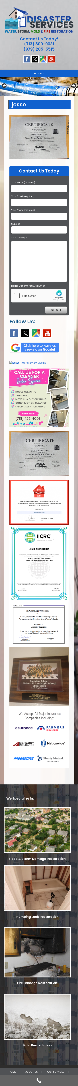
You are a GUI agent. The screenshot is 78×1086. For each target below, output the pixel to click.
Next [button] (73, 86)
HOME (12, 1072)
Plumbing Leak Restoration (37, 917)
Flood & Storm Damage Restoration (37, 859)
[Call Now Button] (39, 1080)
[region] (39, 86)
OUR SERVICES (55, 1072)
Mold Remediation (37, 1045)
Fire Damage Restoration (37, 983)
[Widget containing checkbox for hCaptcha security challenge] (38, 295)
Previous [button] (4, 86)
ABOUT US (31, 1072)
